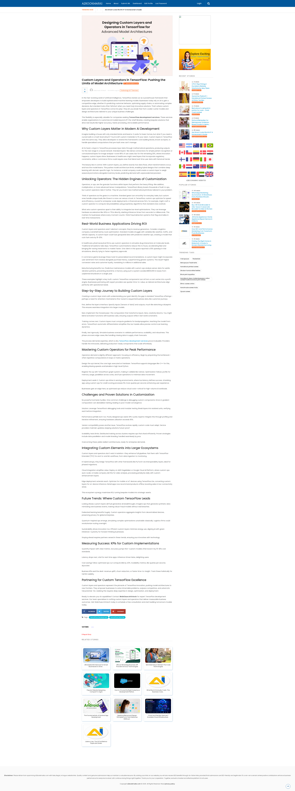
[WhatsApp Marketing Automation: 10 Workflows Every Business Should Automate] (184, 195)
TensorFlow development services (133, 341)
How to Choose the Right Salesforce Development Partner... (127, 691)
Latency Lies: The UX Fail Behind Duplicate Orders (96, 742)
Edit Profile (148, 3)
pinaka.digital (196, 235)
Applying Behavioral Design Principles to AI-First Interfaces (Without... (127, 717)
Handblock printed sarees (189, 267)
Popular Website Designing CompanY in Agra (96, 691)
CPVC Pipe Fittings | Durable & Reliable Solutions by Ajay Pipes (200, 86)
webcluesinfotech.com (132, 83)
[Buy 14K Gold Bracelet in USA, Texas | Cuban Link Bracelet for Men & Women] (184, 207)
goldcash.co (195, 114)
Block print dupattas (187, 274)
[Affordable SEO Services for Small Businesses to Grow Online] (96, 655)
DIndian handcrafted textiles (190, 270)
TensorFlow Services (117, 617)
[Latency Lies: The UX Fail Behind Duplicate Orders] (96, 732)
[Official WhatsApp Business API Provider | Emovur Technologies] (127, 655)
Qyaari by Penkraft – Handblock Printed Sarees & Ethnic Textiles (202, 98)
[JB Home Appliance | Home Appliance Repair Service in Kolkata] (184, 219)
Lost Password (161, 3)
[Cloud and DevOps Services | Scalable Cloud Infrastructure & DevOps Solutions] (158, 706)
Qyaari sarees (185, 291)
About (116, 3)
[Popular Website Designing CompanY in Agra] (96, 680)
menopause (184, 259)
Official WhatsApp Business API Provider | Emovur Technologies (127, 666)
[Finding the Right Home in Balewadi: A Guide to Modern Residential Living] (184, 243)
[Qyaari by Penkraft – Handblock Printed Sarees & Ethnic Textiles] (184, 98)
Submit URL (125, 3)
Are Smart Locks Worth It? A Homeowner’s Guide (123, 10)
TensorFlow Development (98, 617)
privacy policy (170, 784)
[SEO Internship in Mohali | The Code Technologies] (158, 655)
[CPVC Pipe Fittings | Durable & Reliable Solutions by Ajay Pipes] (184, 86)
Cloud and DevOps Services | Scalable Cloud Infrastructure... (158, 716)
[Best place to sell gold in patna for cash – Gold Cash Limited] (184, 110)
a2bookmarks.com (134, 784)
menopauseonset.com (199, 126)
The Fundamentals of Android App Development (96, 716)
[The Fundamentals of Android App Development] (96, 706)
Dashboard (137, 3)
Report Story (87, 634)
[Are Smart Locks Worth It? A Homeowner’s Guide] (184, 134)
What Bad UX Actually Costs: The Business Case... (158, 691)
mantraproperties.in (198, 247)
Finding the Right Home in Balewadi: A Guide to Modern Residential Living (201, 243)
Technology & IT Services (129, 90)
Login (199, 3)
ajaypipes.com (196, 90)
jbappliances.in (196, 223)
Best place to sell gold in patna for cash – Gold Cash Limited (201, 110)
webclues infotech (99, 90)
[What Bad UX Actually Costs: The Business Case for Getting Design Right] (158, 680)
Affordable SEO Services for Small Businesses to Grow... (96, 666)
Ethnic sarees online (187, 284)
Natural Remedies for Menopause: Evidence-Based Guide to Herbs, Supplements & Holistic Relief (200, 122)
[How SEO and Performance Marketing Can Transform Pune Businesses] (184, 231)
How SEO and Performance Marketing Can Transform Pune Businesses (202, 231)
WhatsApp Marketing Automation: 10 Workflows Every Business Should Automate (202, 195)
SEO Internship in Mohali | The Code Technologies (158, 666)
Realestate (196, 259)
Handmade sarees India (189, 288)
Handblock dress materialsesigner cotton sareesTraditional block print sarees (195, 279)
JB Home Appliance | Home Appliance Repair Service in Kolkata (202, 219)
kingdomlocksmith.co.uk (199, 136)
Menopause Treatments (188, 263)
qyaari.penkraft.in (197, 102)
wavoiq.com (195, 199)
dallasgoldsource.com (199, 211)
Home (108, 3)
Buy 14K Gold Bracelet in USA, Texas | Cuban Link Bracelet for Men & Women (202, 207)
